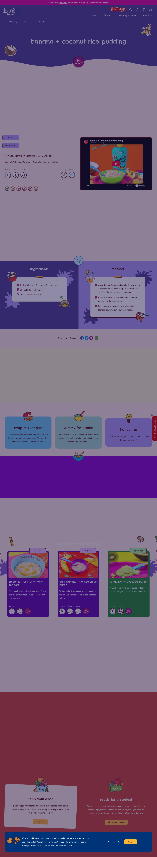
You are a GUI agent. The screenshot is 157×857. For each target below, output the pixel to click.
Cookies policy (65, 845)
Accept (131, 842)
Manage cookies (115, 842)
